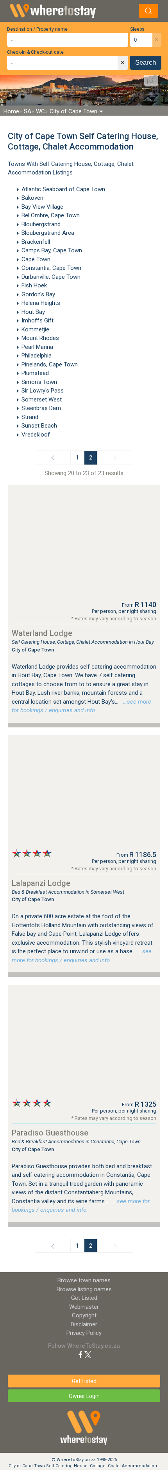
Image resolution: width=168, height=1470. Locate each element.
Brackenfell (35, 241)
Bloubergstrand (41, 224)
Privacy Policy (84, 1332)
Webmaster (84, 1306)
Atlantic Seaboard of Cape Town (63, 189)
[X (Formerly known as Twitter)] (87, 1354)
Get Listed (84, 1297)
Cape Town (35, 259)
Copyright (84, 1315)
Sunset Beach (39, 425)
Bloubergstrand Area (47, 232)
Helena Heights (40, 302)
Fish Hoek (34, 285)
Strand (29, 417)
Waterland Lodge (42, 633)
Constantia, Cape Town (51, 267)
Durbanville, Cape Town (50, 276)
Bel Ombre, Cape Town (50, 215)
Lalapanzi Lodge (41, 883)
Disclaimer (84, 1324)
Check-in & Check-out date (35, 52)
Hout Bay (33, 311)
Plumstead (35, 373)
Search (145, 62)
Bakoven (32, 197)
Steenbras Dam (41, 408)
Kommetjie (35, 329)
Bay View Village (42, 206)
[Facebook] (80, 1354)
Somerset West (41, 399)
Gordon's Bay (38, 294)
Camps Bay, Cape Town (51, 250)
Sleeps (137, 29)
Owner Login (84, 1396)
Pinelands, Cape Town (49, 364)
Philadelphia (36, 355)
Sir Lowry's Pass (42, 390)
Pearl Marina (37, 346)
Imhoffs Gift (37, 320)
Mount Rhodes (40, 338)
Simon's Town (39, 382)
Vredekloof (35, 434)
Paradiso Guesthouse (50, 1132)
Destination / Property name (37, 29)
